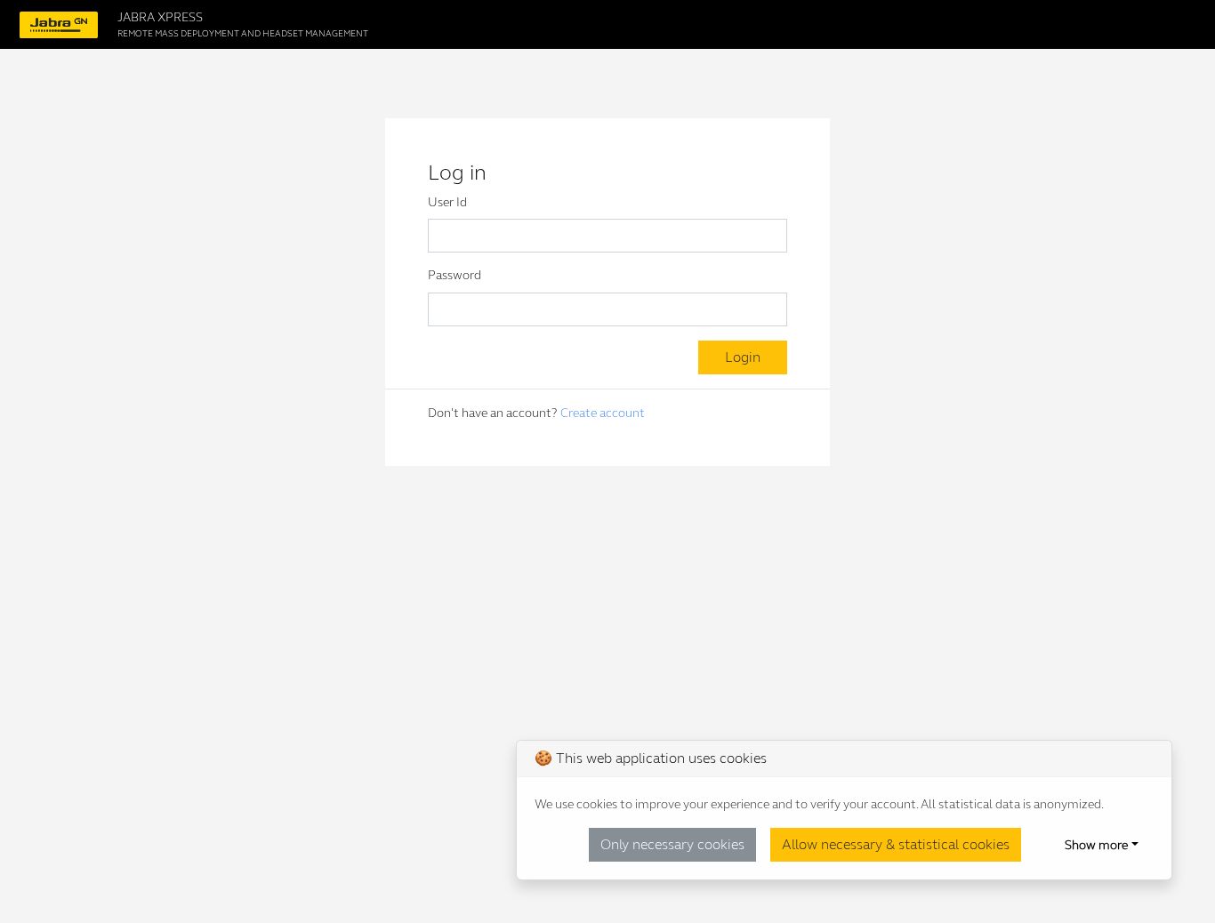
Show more (1096, 845)
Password (454, 275)
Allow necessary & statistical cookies (896, 844)
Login (742, 357)
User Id (447, 202)
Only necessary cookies (672, 844)
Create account (602, 413)
